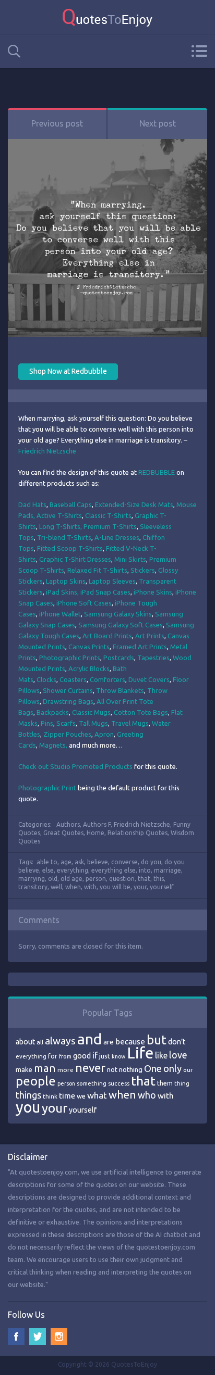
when (73, 887)
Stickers (142, 570)
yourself (162, 887)
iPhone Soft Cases (84, 603)
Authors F (97, 824)
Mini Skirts (130, 559)
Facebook (16, 1336)
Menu (199, 51)
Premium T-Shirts (110, 526)
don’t (176, 1042)
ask (79, 862)
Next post (157, 123)
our (188, 1070)
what (97, 1095)
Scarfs (66, 723)
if (95, 1055)
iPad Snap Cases (105, 592)
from (65, 1056)
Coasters (73, 679)
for (52, 1056)
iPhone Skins (153, 592)
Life (140, 1053)
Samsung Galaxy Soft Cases (120, 624)
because (130, 1041)
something (91, 1083)
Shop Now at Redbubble (68, 371)
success (118, 1083)
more (65, 1069)
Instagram (59, 1336)
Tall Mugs (93, 723)
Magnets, (54, 745)
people (36, 1081)
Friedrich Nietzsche (47, 451)
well (56, 887)
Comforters (107, 679)
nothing (130, 1069)
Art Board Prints (107, 635)
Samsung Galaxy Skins (118, 613)
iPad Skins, (63, 592)
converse (124, 862)
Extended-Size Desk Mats (134, 504)
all (40, 1042)
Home (95, 832)
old (52, 878)
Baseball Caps (71, 504)
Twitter (37, 1336)
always (60, 1040)
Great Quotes (63, 832)
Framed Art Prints (140, 646)
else (48, 870)
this (158, 878)
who (147, 1095)
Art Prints (149, 635)
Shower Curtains (68, 690)
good (82, 1056)
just (104, 1055)
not (112, 1069)
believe (97, 862)
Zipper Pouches (67, 734)
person (96, 878)
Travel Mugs (130, 723)
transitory (32, 887)
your (140, 887)
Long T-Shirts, (60, 526)
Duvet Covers (149, 679)
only (172, 1068)
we (81, 1096)
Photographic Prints (69, 657)
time (67, 1095)
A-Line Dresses (116, 537)
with (90, 887)
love (178, 1055)
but (156, 1039)
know (118, 1056)
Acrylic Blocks (89, 668)
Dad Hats (32, 504)
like (161, 1055)
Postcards (118, 657)
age (66, 862)
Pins (47, 723)
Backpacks (53, 712)
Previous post (57, 123)
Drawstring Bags (68, 701)
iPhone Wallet (60, 613)
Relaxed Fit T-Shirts (97, 570)
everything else (113, 870)
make (24, 1069)
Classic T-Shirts (108, 515)
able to (47, 862)
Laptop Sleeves (112, 581)
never (90, 1067)
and (89, 1039)
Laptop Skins (66, 581)
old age (71, 878)
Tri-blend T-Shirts (64, 537)
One (153, 1068)
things (28, 1095)
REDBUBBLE (156, 472)
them (165, 1083)
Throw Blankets (120, 690)
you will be (115, 887)
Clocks (46, 679)
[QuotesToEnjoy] (107, 17)
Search (14, 51)
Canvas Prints (89, 646)
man (45, 1068)
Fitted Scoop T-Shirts (70, 548)
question (122, 878)
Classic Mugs (91, 712)
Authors (68, 824)
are (108, 1042)
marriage (167, 870)
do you (151, 862)
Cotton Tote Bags (141, 712)
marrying (31, 878)
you (28, 1107)
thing (181, 1083)
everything (72, 870)
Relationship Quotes (138, 832)
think (50, 1096)
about (25, 1042)
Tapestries (153, 657)
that (144, 878)
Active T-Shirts (59, 515)
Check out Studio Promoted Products (75, 766)
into (145, 870)
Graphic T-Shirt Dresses (75, 559)
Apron (104, 734)
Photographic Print (48, 787)
